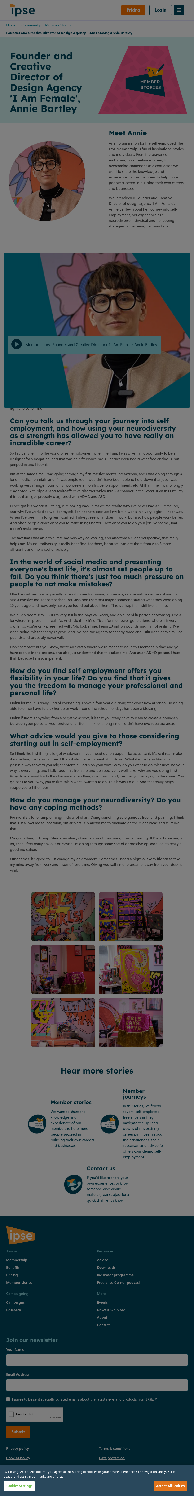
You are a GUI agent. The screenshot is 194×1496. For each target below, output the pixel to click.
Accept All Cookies (170, 1486)
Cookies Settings (19, 1486)
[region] (97, 1480)
